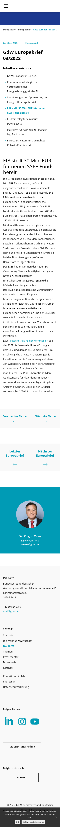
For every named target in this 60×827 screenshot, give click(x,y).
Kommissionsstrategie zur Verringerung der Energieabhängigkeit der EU (23, 86)
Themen (8, 651)
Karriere (8, 667)
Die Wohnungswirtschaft (17, 641)
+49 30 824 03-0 (12, 606)
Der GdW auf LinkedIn (8, 720)
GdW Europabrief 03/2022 (22, 76)
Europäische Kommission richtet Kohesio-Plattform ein (26, 143)
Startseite (8, 635)
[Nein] (56, 817)
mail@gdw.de (10, 611)
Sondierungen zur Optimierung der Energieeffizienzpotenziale (27, 100)
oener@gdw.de (30, 544)
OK (17, 822)
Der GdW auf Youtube (35, 721)
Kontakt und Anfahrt (15, 676)
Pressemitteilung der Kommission (28, 340)
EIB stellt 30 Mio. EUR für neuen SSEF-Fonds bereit (26, 111)
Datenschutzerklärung (16, 687)
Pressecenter (10, 657)
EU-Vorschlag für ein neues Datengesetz (22, 121)
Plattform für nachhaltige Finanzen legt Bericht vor (27, 132)
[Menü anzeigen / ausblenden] (6, 6)
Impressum (9, 681)
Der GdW (8, 646)
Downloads (9, 662)
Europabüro (9, 29)
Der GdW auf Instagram (22, 721)
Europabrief (24, 29)
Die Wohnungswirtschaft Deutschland (37, 6)
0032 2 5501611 (30, 541)
